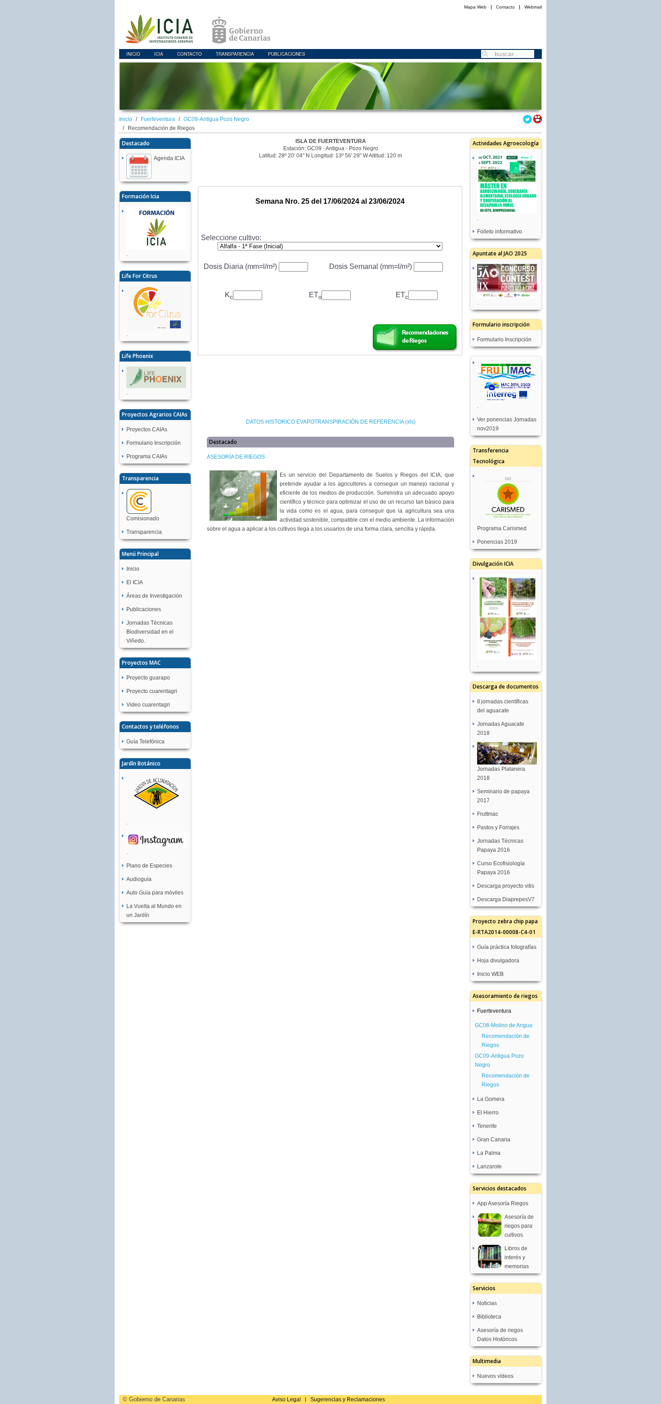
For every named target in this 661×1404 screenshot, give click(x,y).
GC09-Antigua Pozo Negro (216, 119)
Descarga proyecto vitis (505, 886)
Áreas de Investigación (154, 596)
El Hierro (488, 1112)
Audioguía (139, 879)
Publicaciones (286, 54)
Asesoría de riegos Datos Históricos (500, 1334)
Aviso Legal (286, 1399)
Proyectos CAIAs (146, 429)
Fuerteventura (158, 119)
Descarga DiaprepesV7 (506, 899)
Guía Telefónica (145, 741)
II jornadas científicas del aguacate (502, 706)
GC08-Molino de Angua (503, 1025)
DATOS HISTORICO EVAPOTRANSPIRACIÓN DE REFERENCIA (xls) (330, 422)
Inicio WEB (490, 974)
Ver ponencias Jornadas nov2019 (506, 424)
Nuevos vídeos (495, 1376)
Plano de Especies (149, 866)
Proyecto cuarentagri (151, 691)
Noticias (487, 1303)
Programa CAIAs (146, 456)
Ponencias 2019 (497, 542)
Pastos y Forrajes (498, 827)
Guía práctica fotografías (506, 947)
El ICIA (134, 582)
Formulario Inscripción (153, 443)
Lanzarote (489, 1166)
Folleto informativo (499, 231)
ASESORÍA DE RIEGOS (236, 457)
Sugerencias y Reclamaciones (347, 1399)
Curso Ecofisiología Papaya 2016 (501, 868)
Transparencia (235, 54)
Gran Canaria (493, 1139)
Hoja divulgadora (498, 960)
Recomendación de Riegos (506, 1040)
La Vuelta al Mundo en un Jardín (154, 910)
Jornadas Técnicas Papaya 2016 (500, 845)
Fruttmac (487, 814)
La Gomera (491, 1099)
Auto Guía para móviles (154, 893)
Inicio (133, 54)
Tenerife (487, 1126)
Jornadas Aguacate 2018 (500, 728)
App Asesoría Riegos (502, 1203)
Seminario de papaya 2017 (503, 796)
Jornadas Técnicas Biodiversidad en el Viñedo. (150, 632)
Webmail (533, 6)
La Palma (488, 1153)
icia (158, 54)
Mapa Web (475, 6)
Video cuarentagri (148, 705)
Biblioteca (489, 1317)
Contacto (505, 6)
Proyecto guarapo (148, 678)
